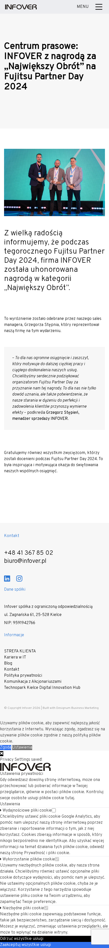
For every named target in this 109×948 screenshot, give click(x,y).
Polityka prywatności (23, 675)
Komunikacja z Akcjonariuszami (32, 681)
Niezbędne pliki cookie (23, 908)
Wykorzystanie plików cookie (28, 859)
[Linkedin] (7, 578)
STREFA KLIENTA (20, 651)
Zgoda (5, 747)
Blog (8, 663)
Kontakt (11, 669)
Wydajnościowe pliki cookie (27, 810)
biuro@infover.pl (25, 561)
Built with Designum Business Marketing (71, 708)
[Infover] (21, 6)
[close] (1, 753)
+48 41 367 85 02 (28, 553)
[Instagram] (19, 578)
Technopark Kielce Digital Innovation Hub (42, 687)
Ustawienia (22, 747)
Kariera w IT (15, 657)
